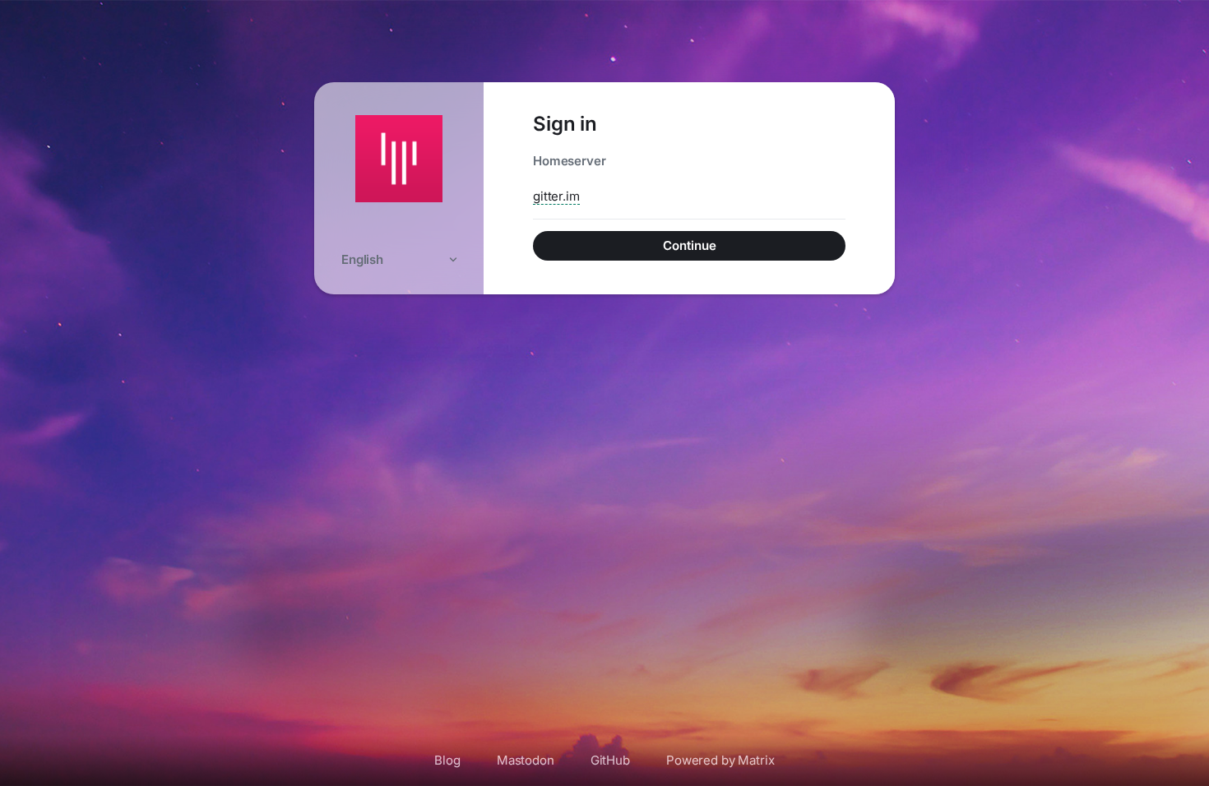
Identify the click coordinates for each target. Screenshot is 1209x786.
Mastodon (525, 760)
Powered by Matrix (720, 760)
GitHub (610, 760)
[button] (399, 259)
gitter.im (556, 196)
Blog (447, 760)
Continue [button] (689, 245)
